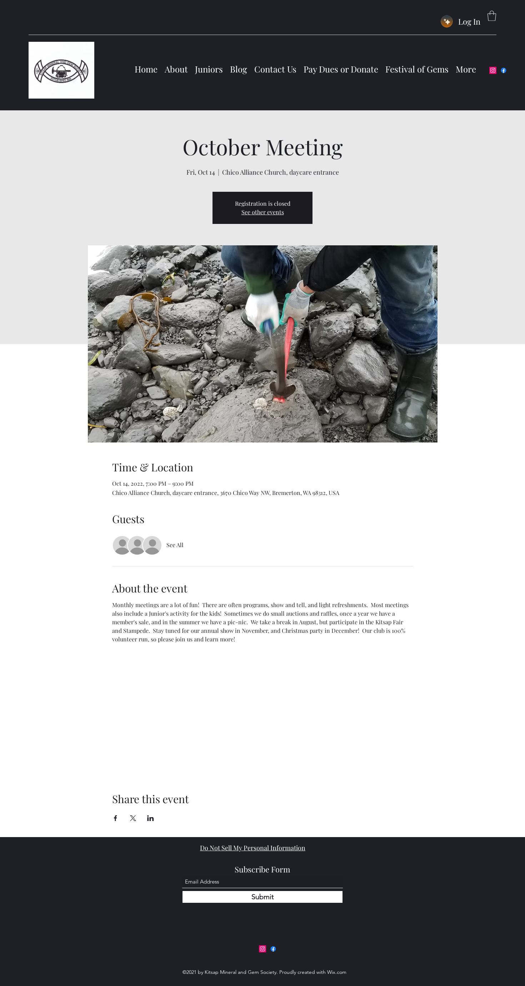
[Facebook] (503, 70)
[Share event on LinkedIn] (150, 818)
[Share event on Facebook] (115, 818)
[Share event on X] (133, 818)
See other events (262, 212)
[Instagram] (492, 70)
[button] (492, 16)
